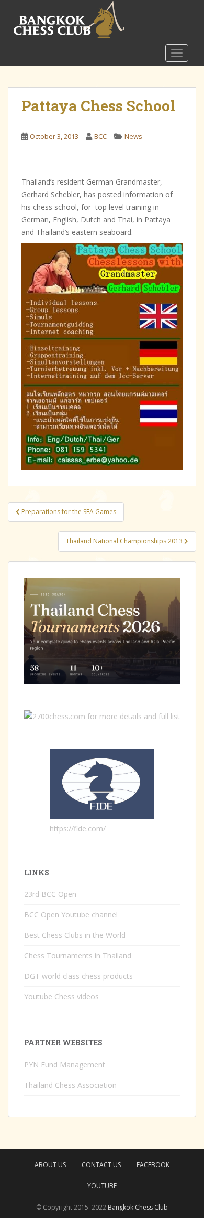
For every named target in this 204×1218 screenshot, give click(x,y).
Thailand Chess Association (70, 1085)
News (133, 136)
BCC (100, 136)
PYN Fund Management (64, 1065)
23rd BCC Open (50, 894)
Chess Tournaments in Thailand (77, 955)
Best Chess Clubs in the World (75, 935)
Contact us (101, 1164)
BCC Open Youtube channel (71, 915)
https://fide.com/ (78, 829)
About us (50, 1164)
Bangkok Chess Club (138, 1207)
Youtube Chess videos (61, 996)
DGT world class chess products (78, 976)
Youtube (102, 1185)
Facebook (153, 1164)
